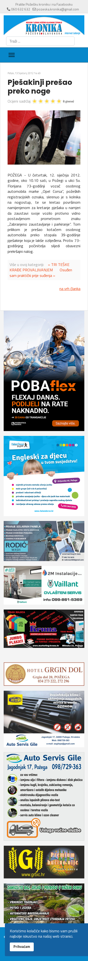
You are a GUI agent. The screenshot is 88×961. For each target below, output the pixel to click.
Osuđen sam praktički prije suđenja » (41, 272)
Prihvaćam (21, 946)
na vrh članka (69, 288)
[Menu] (12, 55)
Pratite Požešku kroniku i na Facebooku (44, 4)
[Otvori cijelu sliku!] (44, 137)
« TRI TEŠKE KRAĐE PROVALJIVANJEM (39, 267)
